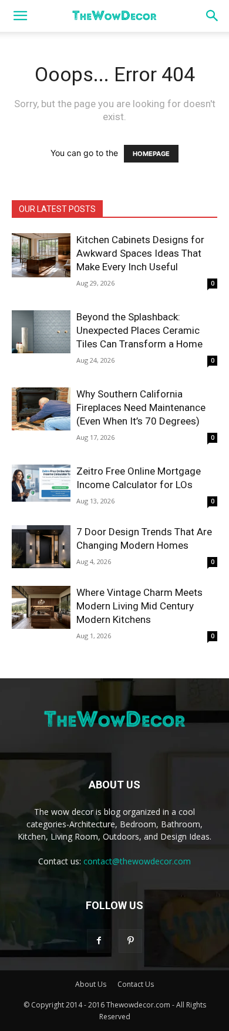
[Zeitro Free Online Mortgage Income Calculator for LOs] (41, 483)
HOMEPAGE (151, 154)
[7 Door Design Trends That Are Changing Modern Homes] (41, 546)
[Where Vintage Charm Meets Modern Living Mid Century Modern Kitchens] (41, 607)
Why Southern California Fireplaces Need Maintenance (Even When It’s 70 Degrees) (141, 407)
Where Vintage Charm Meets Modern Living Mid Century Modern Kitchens (139, 605)
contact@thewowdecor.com (137, 861)
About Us (90, 984)
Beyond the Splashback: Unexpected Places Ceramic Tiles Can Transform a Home (139, 330)
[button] (20, 16)
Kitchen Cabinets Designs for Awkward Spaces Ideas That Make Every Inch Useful (140, 253)
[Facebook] (98, 941)
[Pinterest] (130, 941)
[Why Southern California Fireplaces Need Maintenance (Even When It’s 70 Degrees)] (41, 408)
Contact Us (135, 984)
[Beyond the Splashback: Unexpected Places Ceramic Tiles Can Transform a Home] (41, 331)
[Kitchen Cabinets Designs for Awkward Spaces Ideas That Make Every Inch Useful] (41, 255)
